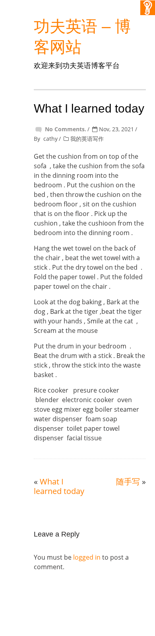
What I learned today (59, 486)
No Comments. (65, 129)
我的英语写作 (87, 138)
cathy (50, 138)
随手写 (128, 481)
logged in (87, 557)
